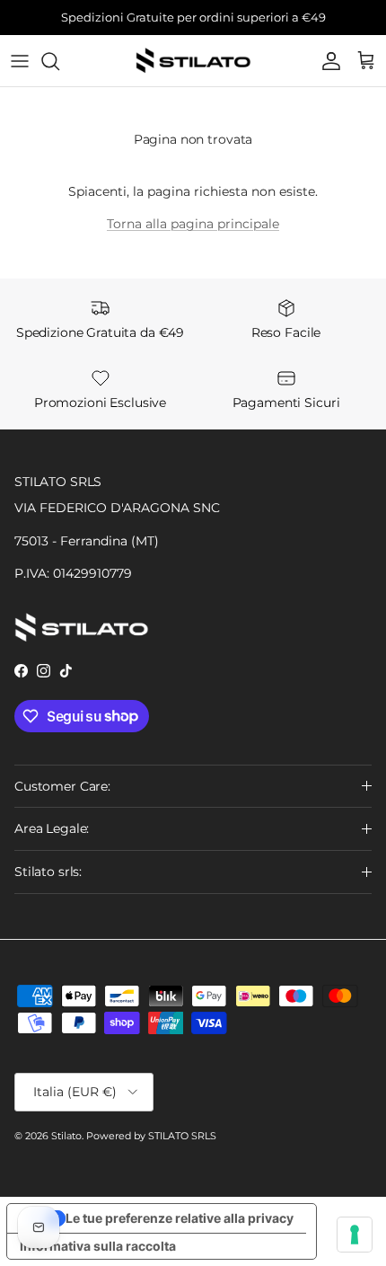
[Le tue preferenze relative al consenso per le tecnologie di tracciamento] (355, 1234)
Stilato (66, 1135)
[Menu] (19, 61)
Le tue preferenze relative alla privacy (180, 1218)
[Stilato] (193, 60)
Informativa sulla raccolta (98, 1245)
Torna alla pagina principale (193, 224)
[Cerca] (59, 61)
